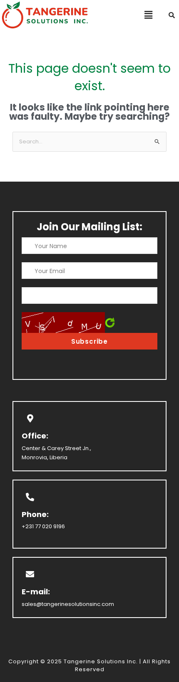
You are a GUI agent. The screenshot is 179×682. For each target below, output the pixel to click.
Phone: (35, 514)
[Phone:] (30, 497)
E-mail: (36, 591)
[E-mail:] (30, 574)
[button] (148, 15)
